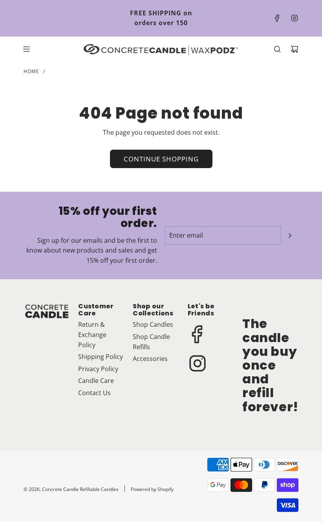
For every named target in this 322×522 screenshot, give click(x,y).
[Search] (277, 49)
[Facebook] (277, 18)
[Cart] (294, 49)
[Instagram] (294, 18)
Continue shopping (161, 158)
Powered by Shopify (152, 489)
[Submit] (289, 235)
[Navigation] (26, 49)
